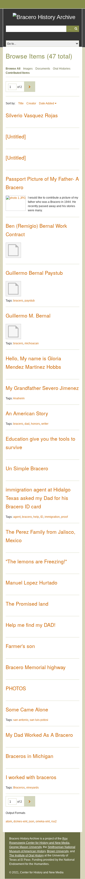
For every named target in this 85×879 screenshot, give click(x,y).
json (31, 821)
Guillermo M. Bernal (28, 315)
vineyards (32, 787)
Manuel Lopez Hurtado (31, 582)
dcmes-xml (20, 821)
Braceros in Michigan (29, 755)
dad (27, 423)
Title (21, 103)
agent (17, 516)
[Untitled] (16, 136)
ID (41, 516)
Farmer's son (20, 645)
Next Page (29, 86)
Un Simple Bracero (27, 468)
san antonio (20, 720)
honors (35, 423)
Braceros (19, 787)
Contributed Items (18, 73)
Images (28, 68)
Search (76, 29)
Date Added (46, 103)
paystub (30, 300)
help (36, 516)
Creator (31, 103)
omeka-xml (43, 821)
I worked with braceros (31, 777)
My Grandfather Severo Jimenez (42, 387)
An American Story (27, 413)
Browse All (13, 68)
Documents (42, 68)
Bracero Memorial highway (36, 667)
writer (44, 423)
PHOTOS (16, 688)
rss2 (54, 821)
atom (9, 821)
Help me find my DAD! (30, 624)
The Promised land (27, 603)
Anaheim (19, 398)
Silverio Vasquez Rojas (32, 115)
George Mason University (25, 847)
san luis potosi (39, 720)
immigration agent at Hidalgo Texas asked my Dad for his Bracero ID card (38, 498)
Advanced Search (69, 29)
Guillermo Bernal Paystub (34, 272)
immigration (52, 516)
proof (64, 516)
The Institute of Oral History (26, 855)
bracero (18, 300)
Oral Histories (61, 68)
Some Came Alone (27, 709)
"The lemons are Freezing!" (36, 561)
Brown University (57, 851)
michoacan (32, 343)
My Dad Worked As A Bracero (39, 734)
